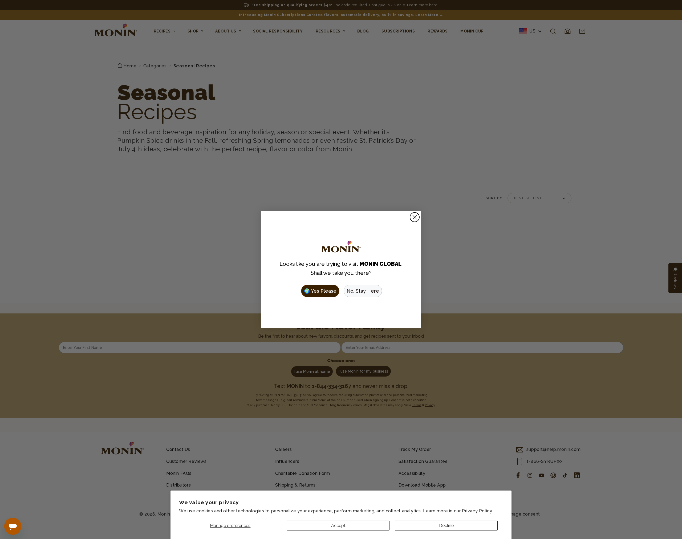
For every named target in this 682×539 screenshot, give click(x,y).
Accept (338, 525)
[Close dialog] (414, 217)
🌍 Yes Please (320, 291)
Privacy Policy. (477, 510)
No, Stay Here (363, 291)
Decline (446, 525)
